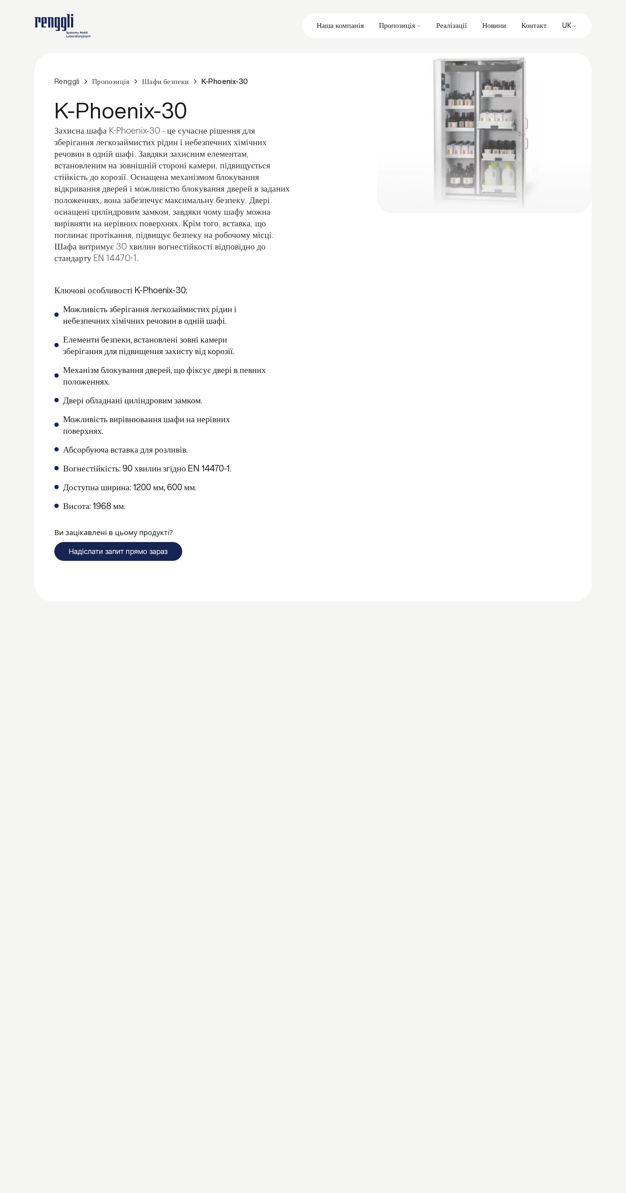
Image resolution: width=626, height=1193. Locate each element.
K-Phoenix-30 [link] (224, 81)
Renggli (67, 81)
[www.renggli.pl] (62, 26)
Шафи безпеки (165, 81)
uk (566, 25)
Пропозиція (397, 25)
